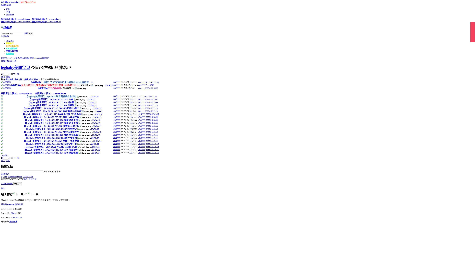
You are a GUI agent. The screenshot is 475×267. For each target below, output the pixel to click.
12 (99, 120)
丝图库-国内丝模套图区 (23, 58)
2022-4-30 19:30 (152, 150)
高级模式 (5, 174)
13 (99, 150)
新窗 (3, 79)
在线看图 (10, 54)
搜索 (26, 33)
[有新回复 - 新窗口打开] (2, 97)
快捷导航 (5, 36)
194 (131, 96)
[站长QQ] (472, 32)
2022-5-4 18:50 (152, 117)
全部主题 (9, 79)
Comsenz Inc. (17, 217)
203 (131, 99)
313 (131, 85)
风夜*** (141, 114)
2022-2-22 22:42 (150, 96)
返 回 (3, 77)
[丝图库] (6, 27)
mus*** (141, 88)
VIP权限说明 (11, 48)
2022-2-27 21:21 (152, 114)
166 (131, 117)
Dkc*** (141, 99)
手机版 (4, 204)
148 (131, 123)
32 (112, 85)
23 (100, 108)
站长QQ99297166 (28, 2)
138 (131, 141)
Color (5, 177)
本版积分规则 (7, 184)
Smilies (30, 177)
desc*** (141, 85)
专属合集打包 (12, 51)
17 (95, 102)
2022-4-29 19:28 (152, 153)
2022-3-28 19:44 (151, 102)
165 (131, 102)
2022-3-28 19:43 (151, 99)
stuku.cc (10, 204)
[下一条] (33, 194)
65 (130, 111)
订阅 (14, 61)
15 (99, 123)
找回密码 (10, 14)
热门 (21, 79)
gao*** (141, 82)
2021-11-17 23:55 (152, 82)
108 (131, 144)
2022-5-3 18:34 (152, 129)
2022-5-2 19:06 (152, 135)
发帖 (8, 77)
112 (131, 120)
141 (131, 147)
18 (95, 105)
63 (130, 114)
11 (100, 126)
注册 (8, 12)
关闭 (3, 188)
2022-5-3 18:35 (152, 126)
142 (131, 135)
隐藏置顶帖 (36, 82)
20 (130, 82)
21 (94, 99)
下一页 (16, 74)
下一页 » (4, 155)
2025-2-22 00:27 (151, 88)
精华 (31, 79)
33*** (140, 96)
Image (10, 177)
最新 (16, 79)
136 (131, 153)
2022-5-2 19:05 (152, 141)
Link (15, 177)
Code (25, 177)
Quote (19, 177)
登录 (8, 9)
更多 (36, 79)
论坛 (10, 41)
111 (131, 129)
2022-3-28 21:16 (151, 105)
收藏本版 (6, 61)
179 (131, 105)
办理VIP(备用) (12, 46)
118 (131, 132)
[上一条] (18, 194)
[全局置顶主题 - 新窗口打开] (6, 82)
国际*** (141, 117)
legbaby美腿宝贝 (42, 58)
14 (100, 141)
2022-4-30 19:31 (152, 144)
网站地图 (19, 204)
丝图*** (116, 82)
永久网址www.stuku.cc (11, 2)
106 (131, 126)
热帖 (26, 79)
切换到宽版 (6, 5)
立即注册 (32, 179)
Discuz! (14, 213)
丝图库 (4, 58)
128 (131, 150)
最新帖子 (10, 43)
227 (131, 108)
